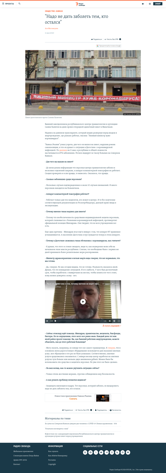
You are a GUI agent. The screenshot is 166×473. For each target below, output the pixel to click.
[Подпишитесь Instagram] (112, 452)
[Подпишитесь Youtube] (101, 452)
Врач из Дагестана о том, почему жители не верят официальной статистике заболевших (89, 284)
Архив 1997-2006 (20, 460)
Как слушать (53, 451)
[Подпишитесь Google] (85, 452)
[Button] (96, 39)
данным (63, 150)
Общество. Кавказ (54, 11)
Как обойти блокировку (57, 456)
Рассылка (52, 460)
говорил (111, 348)
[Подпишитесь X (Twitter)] (96, 452)
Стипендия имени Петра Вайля (26, 456)
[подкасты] (149, 4)
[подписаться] (128, 452)
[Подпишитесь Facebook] (90, 452)
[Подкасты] (122, 452)
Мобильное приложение (23, 451)
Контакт (16, 464)
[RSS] (117, 452)
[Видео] (143, 4)
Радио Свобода (55, 287)
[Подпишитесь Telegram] (106, 452)
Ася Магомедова (51, 28)
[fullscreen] (119, 321)
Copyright (52, 464)
